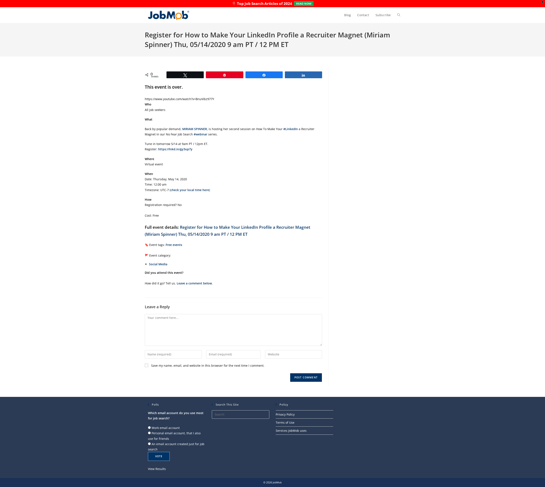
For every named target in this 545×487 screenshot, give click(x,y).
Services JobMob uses (291, 431)
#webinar (200, 134)
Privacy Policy (285, 414)
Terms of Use (285, 422)
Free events (174, 245)
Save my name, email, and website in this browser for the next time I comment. (207, 365)
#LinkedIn (290, 129)
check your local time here (190, 190)
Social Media (158, 264)
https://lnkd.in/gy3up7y (175, 149)
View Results (157, 469)
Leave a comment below (194, 283)
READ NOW (303, 4)
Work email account (166, 428)
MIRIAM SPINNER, (195, 129)
